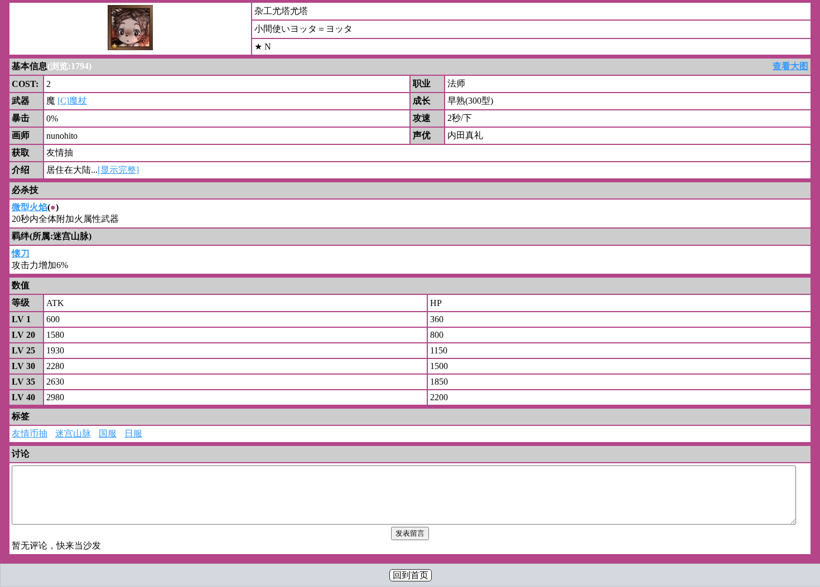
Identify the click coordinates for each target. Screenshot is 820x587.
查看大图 (790, 66)
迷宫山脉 (73, 433)
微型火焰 (29, 207)
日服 (133, 433)
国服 (108, 433)
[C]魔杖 (72, 100)
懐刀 (21, 253)
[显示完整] (118, 169)
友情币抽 (29, 433)
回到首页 (410, 575)
